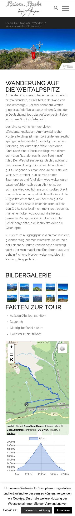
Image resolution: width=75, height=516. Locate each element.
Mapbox (11, 433)
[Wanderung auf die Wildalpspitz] (12, 287)
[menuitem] (54, 8)
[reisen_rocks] (31, 8)
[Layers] (62, 348)
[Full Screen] (11, 359)
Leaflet (10, 426)
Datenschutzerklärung (37, 510)
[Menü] (63, 8)
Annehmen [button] (63, 510)
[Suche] (54, 8)
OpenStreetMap (32, 426)
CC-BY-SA (43, 429)
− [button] (11, 353)
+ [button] (11, 346)
